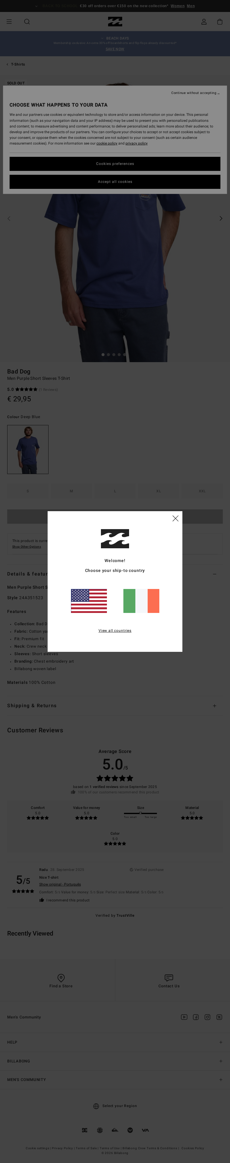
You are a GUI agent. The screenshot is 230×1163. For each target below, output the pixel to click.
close (175, 518)
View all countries (115, 630)
